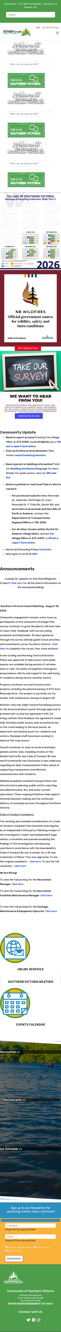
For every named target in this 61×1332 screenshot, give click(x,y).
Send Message (14, 1259)
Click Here (18, 884)
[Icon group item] (28, 1320)
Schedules (45, 549)
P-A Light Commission (29, 4)
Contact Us (10, 4)
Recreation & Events (14, 1251)
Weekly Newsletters (43, 1247)
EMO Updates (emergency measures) (20, 1247)
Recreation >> (10, 1052)
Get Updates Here (28, 348)
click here (35, 861)
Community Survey (29, 415)
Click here (17, 583)
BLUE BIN (31, 554)
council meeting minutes (30, 455)
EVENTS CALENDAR (30, 1024)
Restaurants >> (14, 1100)
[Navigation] (57, 33)
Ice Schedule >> (11, 1149)
